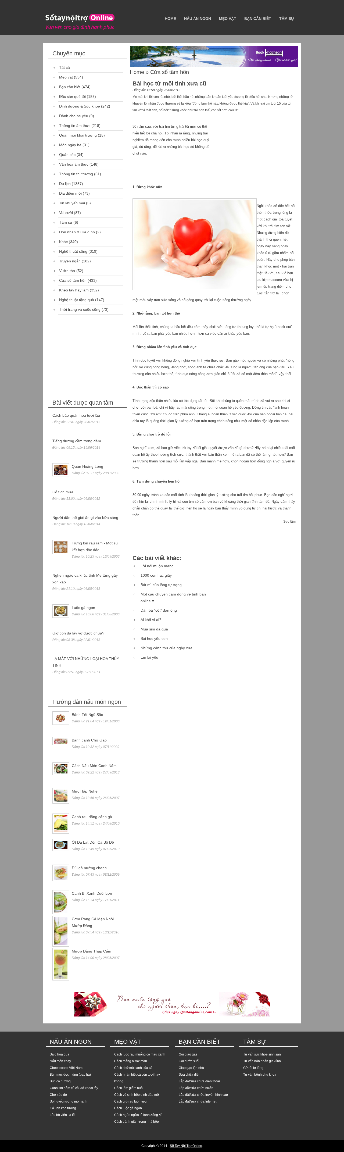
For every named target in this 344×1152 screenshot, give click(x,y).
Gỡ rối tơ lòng (253, 1068)
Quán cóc (67, 154)
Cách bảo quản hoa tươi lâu (76, 415)
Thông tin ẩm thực (74, 125)
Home (170, 18)
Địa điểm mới (70, 193)
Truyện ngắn (70, 261)
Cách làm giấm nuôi (129, 1088)
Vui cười (66, 213)
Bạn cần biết (257, 18)
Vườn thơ (67, 271)
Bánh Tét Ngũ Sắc (87, 714)
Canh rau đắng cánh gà (92, 817)
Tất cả (64, 67)
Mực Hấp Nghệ (85, 791)
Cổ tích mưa (62, 492)
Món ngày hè (70, 145)
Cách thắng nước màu (130, 1061)
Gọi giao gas (188, 1054)
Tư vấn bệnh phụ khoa (259, 1074)
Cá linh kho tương (63, 1108)
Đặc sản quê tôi (72, 96)
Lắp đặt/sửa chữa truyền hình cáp (203, 1095)
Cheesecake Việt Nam (66, 1068)
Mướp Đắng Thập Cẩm (91, 951)
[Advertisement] (88, 357)
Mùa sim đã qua (154, 629)
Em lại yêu (149, 657)
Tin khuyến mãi (72, 203)
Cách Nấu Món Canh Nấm (94, 766)
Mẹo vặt (227, 18)
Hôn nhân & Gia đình (77, 232)
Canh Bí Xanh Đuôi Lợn (92, 893)
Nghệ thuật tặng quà (76, 300)
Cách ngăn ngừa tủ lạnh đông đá (138, 1115)
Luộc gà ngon (83, 607)
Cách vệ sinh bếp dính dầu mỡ (136, 1095)
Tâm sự (286, 18)
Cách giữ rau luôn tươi (130, 1101)
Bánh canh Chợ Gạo (89, 740)
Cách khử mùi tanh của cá (133, 1068)
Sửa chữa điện (189, 1074)
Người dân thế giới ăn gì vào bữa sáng (85, 517)
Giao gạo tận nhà (191, 1068)
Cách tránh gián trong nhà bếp (136, 1122)
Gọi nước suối (189, 1061)
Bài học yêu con (154, 638)
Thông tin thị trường (76, 174)
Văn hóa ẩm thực (73, 164)
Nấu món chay (60, 1061)
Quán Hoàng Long (87, 466)
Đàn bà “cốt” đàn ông (159, 610)
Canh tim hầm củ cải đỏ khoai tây (74, 1088)
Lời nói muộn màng (157, 566)
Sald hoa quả (59, 1054)
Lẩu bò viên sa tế (62, 1115)
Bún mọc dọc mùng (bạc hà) (70, 1074)
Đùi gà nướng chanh (89, 868)
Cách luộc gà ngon (128, 1108)
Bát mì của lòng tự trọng (161, 585)
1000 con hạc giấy (156, 575)
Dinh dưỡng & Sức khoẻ (79, 106)
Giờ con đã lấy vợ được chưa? (78, 633)
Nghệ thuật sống (73, 251)
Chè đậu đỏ (58, 1095)
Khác (63, 242)
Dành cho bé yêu (73, 116)
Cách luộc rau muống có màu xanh (139, 1054)
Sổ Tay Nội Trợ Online (186, 1146)
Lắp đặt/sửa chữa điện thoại (199, 1081)
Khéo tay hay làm (74, 290)
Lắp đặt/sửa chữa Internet (197, 1101)
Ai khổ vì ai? (151, 620)
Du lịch (65, 183)
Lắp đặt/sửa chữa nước (196, 1088)
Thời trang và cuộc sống (80, 309)
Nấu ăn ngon (197, 18)
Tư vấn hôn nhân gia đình (262, 1061)
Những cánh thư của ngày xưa (166, 648)
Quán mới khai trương (78, 135)
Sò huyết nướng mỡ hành (68, 1101)
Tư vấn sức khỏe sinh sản (262, 1054)
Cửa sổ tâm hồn (73, 280)
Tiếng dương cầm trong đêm (76, 441)
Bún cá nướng (60, 1081)
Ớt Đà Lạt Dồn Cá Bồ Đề (93, 842)
